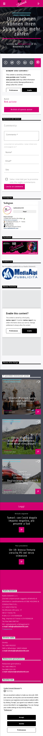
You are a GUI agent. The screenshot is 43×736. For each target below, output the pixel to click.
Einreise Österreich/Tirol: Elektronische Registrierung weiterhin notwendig (21, 477)
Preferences (21, 730)
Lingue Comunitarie (21, 15)
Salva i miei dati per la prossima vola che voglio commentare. (24, 179)
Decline (21, 724)
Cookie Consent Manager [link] (12, 688)
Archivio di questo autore (21, 110)
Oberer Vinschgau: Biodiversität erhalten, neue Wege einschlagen (21, 440)
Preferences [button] (8, 710)
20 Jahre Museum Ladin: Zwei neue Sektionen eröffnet (22, 401)
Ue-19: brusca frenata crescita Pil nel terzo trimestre (22, 552)
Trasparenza (7, 629)
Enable (29, 90)
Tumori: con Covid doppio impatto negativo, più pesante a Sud (22, 520)
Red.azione (24, 44)
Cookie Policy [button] (23, 705)
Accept (21, 717)
